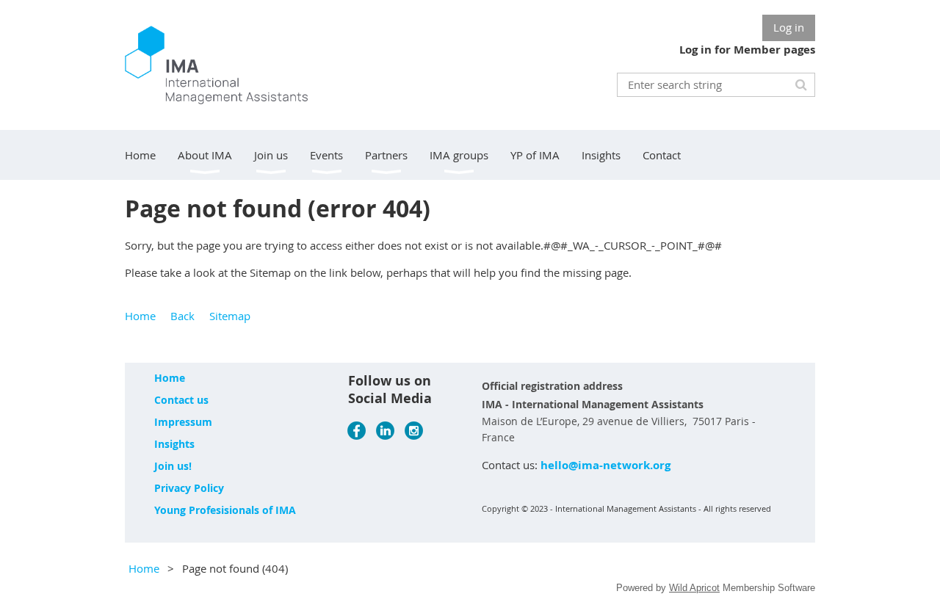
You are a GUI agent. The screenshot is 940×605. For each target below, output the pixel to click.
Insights (174, 444)
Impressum (183, 422)
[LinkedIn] (385, 430)
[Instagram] (414, 430)
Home (140, 315)
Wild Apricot (694, 587)
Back (182, 315)
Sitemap (229, 315)
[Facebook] (356, 430)
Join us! (173, 466)
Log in (788, 27)
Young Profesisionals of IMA (225, 510)
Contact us (181, 400)
